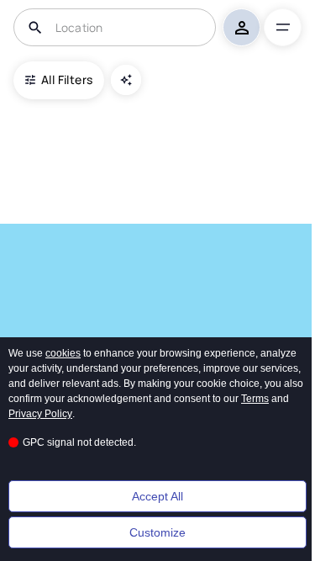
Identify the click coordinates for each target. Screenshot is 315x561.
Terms (255, 399)
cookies (63, 353)
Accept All (157, 496)
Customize (157, 532)
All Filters (66, 79)
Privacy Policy (40, 414)
